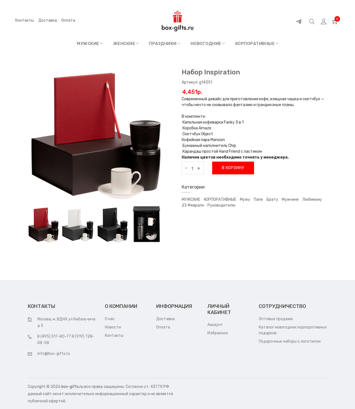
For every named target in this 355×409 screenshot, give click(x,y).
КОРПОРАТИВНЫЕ (255, 43)
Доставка (47, 20)
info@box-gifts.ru (53, 353)
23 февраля (193, 205)
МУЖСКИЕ (88, 43)
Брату (272, 199)
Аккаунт (215, 324)
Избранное (217, 333)
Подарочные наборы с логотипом (290, 341)
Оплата (163, 327)
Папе (258, 199)
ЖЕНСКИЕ (124, 43)
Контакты (24, 20)
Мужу (245, 199)
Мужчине (290, 199)
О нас (110, 319)
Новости (113, 327)
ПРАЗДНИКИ (163, 43)
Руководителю (221, 205)
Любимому (312, 199)
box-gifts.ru (72, 386)
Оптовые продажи (276, 319)
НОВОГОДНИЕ (206, 43)
